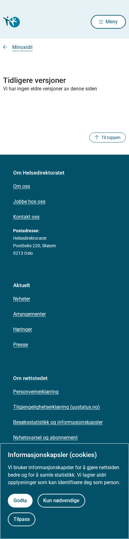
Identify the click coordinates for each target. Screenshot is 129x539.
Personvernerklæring (36, 392)
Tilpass (21, 519)
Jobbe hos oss (29, 202)
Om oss (21, 186)
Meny (112, 22)
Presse (20, 345)
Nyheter (21, 299)
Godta (20, 500)
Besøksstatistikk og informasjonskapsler (58, 422)
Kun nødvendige (61, 500)
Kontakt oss (26, 217)
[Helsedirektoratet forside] (10, 22)
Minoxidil (22, 47)
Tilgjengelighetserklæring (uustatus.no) (56, 407)
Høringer (22, 329)
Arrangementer (29, 314)
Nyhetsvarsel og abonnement (45, 437)
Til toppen (111, 137)
